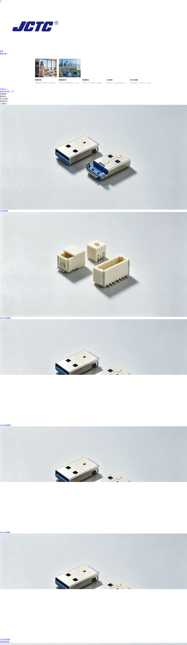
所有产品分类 (5, 91)
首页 (1, 51)
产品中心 (3, 89)
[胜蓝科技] (93, 26)
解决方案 (3, 53)
